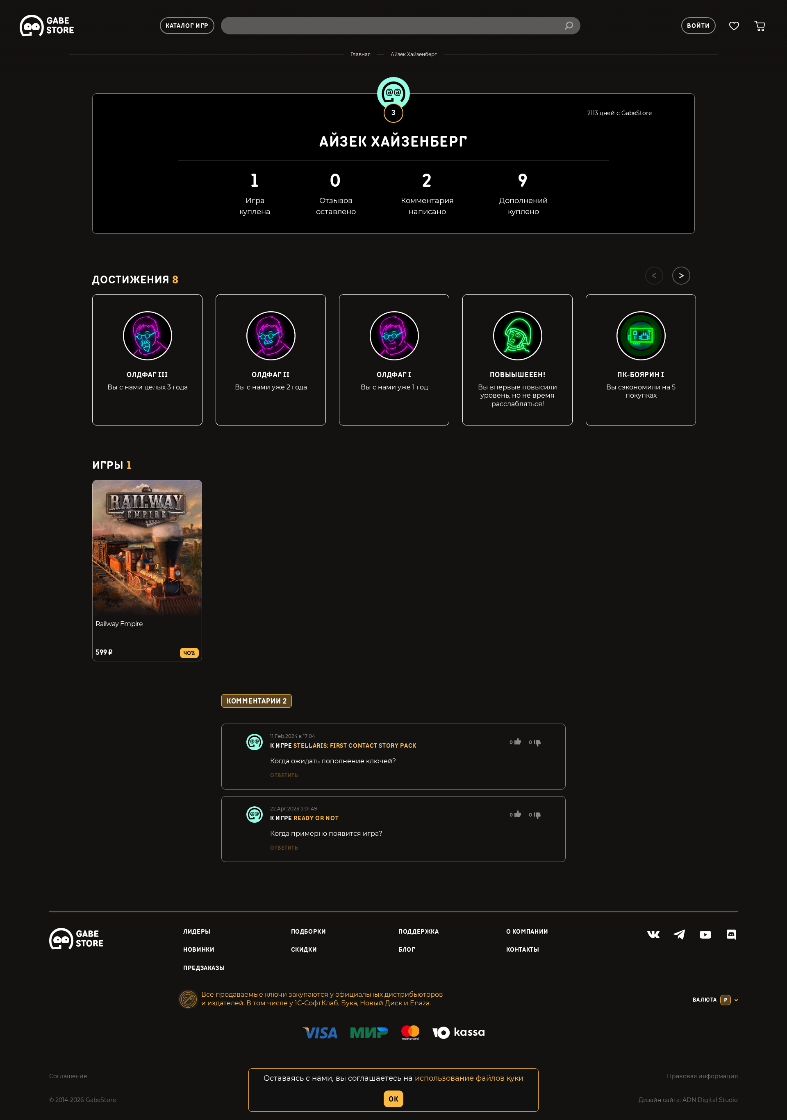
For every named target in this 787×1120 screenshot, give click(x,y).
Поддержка (418, 932)
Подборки (308, 932)
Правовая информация (702, 1076)
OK (393, 1099)
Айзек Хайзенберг (414, 54)
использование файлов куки (469, 1078)
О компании (527, 932)
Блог (406, 950)
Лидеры (197, 932)
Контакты (522, 950)
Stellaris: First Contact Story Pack (354, 746)
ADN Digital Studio (710, 1100)
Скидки (304, 950)
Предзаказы (204, 968)
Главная (360, 54)
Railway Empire (119, 624)
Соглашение (68, 1076)
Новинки (198, 950)
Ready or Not (316, 818)
